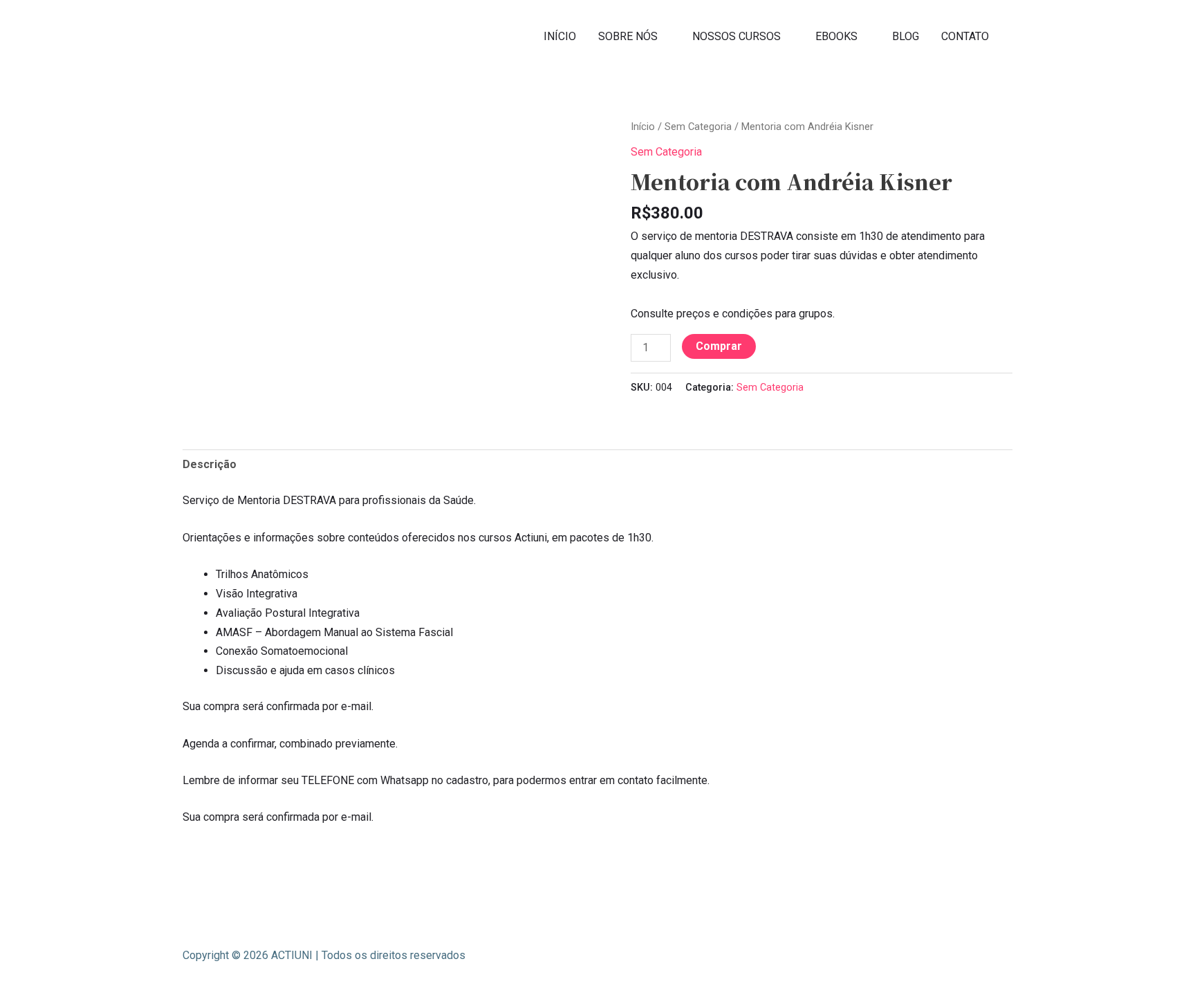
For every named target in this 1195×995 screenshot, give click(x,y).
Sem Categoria (698, 126)
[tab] (210, 464)
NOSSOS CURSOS (736, 36)
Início (643, 126)
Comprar (719, 346)
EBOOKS (836, 36)
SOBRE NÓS (628, 36)
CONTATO (965, 36)
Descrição (210, 464)
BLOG (905, 36)
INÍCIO (560, 36)
